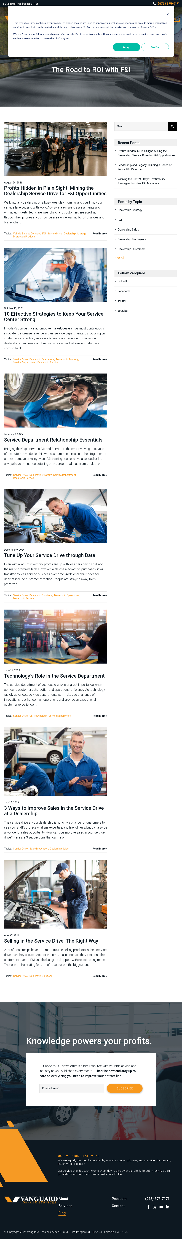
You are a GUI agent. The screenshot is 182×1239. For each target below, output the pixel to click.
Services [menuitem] (65, 1206)
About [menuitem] (63, 1199)
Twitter (122, 301)
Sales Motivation (39, 848)
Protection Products (24, 236)
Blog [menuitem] (177, 19)
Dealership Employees (132, 239)
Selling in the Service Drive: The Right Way (51, 941)
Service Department (24, 362)
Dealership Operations (42, 359)
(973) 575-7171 (168, 4)
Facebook (124, 291)
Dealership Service (48, 362)
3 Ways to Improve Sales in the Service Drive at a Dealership (54, 810)
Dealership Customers (132, 249)
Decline (155, 47)
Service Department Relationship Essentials (53, 440)
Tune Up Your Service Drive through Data (49, 555)
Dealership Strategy (75, 233)
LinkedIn (123, 281)
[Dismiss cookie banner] (167, 14)
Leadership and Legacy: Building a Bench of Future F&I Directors (145, 167)
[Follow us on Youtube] (161, 1207)
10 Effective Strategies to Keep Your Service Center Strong (53, 316)
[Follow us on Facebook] (148, 1207)
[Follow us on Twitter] (155, 1207)
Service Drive (54, 233)
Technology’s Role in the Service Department (54, 676)
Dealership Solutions (41, 595)
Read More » (100, 233)
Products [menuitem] (119, 1199)
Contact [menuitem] (118, 1206)
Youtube (123, 310)
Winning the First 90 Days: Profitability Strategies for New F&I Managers (141, 181)
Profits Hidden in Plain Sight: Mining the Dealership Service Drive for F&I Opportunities (55, 190)
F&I (44, 233)
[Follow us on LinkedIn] (167, 1207)
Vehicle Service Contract (27, 233)
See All (119, 258)
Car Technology (38, 715)
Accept (126, 47)
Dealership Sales (59, 848)
